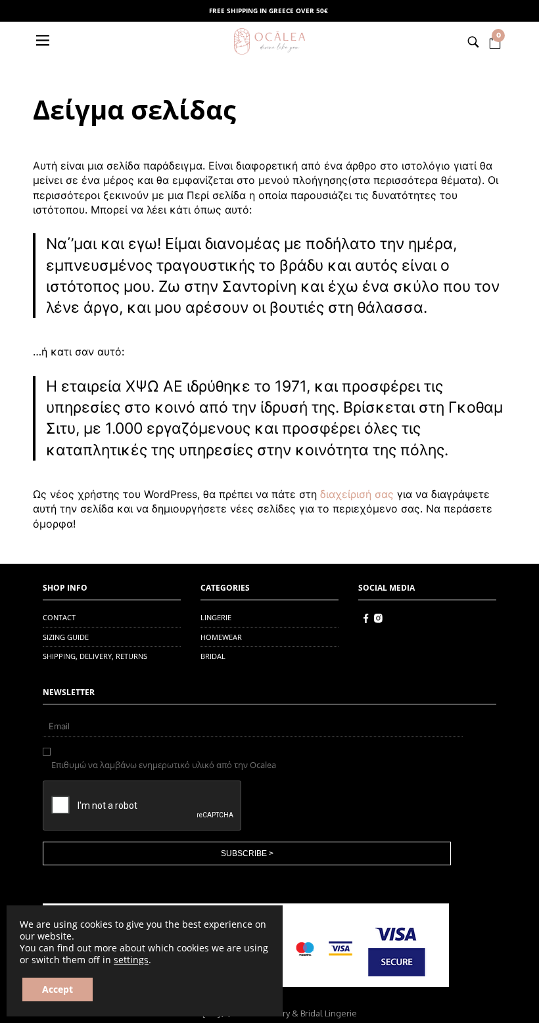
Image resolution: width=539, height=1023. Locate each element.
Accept (57, 989)
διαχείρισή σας (357, 494)
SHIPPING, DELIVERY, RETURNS (95, 656)
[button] (44, 41)
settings (131, 960)
